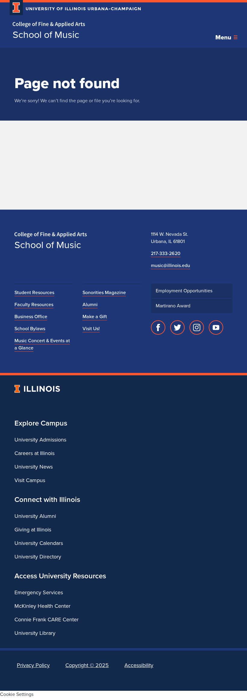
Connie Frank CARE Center (46, 619)
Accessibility (138, 665)
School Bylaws (29, 328)
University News (33, 467)
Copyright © (87, 665)
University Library (34, 633)
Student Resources (34, 292)
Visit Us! (91, 328)
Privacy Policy (33, 665)
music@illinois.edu (170, 265)
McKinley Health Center (42, 606)
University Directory (37, 557)
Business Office (30, 316)
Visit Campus (29, 480)
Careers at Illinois (34, 453)
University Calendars (38, 543)
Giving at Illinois (32, 529)
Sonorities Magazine (104, 292)
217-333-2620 (165, 253)
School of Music (46, 35)
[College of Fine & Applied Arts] (73, 24)
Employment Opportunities (184, 290)
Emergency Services (38, 592)
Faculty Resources (33, 304)
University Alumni (35, 516)
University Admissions (40, 440)
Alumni (90, 304)
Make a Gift (95, 316)
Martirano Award (173, 305)
